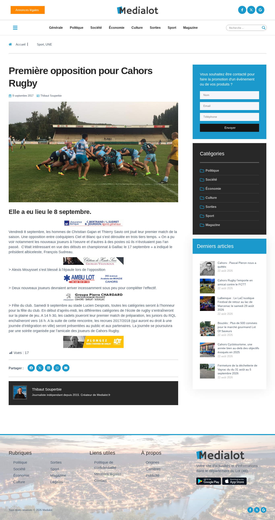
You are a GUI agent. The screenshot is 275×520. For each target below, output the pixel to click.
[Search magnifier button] (264, 28)
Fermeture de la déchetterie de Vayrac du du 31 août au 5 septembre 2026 (237, 369)
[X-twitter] (251, 10)
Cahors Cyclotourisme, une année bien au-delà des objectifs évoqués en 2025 (238, 348)
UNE (48, 44)
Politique (76, 27)
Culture (137, 27)
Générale (56, 27)
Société (96, 27)
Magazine (190, 27)
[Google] (260, 10)
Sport (172, 27)
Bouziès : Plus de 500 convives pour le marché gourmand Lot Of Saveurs (237, 326)
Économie (116, 27)
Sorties (155, 27)
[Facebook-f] (242, 10)
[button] (31, 367)
